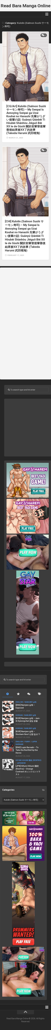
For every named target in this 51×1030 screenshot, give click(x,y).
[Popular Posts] (18, 694)
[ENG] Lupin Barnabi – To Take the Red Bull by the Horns (27, 750)
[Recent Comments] (28, 694)
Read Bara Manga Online (25, 5)
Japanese (21, 763)
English (19, 702)
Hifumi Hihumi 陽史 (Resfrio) (28, 760)
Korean (19, 715)
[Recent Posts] (7, 694)
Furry (27, 742)
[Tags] (39, 694)
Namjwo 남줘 (30, 702)
